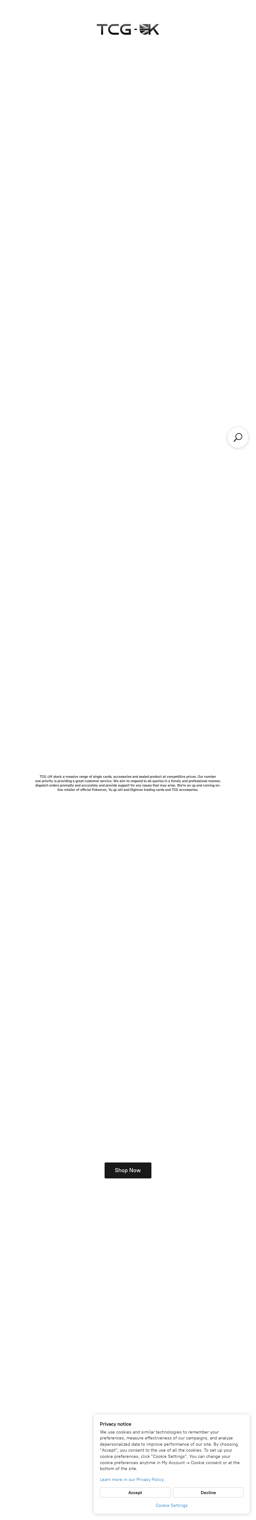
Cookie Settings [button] (172, 1505)
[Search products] (238, 437)
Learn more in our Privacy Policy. (132, 1479)
